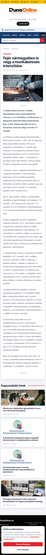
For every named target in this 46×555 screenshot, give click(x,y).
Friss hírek (6, 35)
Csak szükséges (23, 549)
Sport (29, 35)
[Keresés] (42, 40)
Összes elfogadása (23, 544)
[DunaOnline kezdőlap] (23, 11)
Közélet (14, 35)
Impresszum (4, 525)
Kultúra (36, 35)
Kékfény (22, 35)
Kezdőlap (6, 49)
